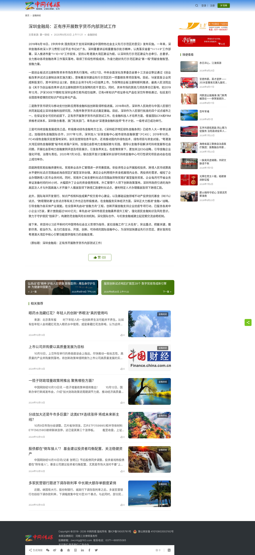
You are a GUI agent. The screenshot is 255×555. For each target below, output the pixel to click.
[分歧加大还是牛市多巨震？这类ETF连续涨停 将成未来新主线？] (149, 425)
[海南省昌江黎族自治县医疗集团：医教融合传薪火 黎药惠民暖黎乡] (189, 147)
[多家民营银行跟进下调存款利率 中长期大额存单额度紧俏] (149, 493)
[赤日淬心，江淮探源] (189, 66)
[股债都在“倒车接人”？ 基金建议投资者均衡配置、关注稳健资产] (149, 459)
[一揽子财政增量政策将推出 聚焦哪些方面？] (149, 391)
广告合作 (84, 544)
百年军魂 (204, 111)
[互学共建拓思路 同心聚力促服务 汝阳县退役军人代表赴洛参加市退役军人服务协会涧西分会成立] (189, 131)
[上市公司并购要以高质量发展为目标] (149, 357)
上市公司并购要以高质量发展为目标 (56, 347)
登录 (203, 5)
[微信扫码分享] (48, 550)
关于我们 (63, 544)
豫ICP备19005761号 (119, 531)
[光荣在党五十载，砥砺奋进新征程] (189, 179)
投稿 (224, 5)
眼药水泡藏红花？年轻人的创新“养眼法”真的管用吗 (68, 313)
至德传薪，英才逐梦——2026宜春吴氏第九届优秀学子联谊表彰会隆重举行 (213, 82)
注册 (212, 5)
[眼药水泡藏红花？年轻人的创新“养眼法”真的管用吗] (149, 324)
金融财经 (92, 34)
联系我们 (74, 544)
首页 (27, 15)
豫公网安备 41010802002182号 (156, 531)
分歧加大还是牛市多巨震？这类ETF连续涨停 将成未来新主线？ (74, 417)
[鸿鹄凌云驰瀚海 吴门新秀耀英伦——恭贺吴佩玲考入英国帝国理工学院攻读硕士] (189, 99)
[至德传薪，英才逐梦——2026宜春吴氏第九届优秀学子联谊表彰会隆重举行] (189, 82)
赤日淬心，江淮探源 (210, 62)
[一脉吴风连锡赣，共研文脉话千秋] (189, 163)
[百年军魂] (189, 115)
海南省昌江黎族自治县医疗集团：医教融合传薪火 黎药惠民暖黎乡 (212, 147)
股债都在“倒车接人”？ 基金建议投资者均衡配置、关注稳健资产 (75, 451)
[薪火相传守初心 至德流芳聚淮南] (189, 196)
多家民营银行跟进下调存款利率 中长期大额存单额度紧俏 (72, 483)
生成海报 (37, 550)
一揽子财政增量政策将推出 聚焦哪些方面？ (62, 381)
